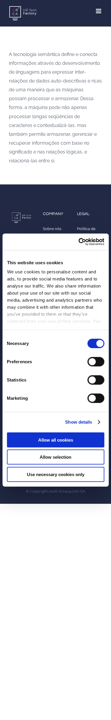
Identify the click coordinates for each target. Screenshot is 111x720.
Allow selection (55, 457)
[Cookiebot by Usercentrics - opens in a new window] (79, 242)
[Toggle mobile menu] (99, 11)
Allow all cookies (55, 439)
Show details (78, 422)
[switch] (95, 361)
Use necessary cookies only (55, 474)
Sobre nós (52, 229)
